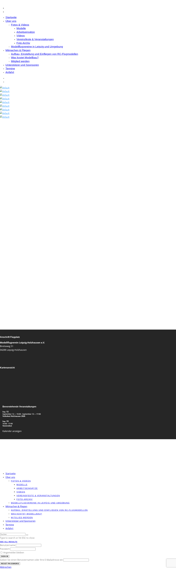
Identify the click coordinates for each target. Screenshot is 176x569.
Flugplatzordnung (12, 449)
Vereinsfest (7, 426)
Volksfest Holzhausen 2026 (13, 416)
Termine (10, 524)
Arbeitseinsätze (25, 32)
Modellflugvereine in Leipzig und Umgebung (37, 46)
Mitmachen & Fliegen (18, 50)
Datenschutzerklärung (14, 453)
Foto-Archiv (23, 43)
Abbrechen (5, 567)
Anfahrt (10, 72)
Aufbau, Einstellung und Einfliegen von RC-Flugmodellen (44, 54)
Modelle (21, 28)
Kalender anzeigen (12, 431)
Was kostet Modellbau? (25, 57)
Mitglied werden (11, 448)
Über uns (11, 21)
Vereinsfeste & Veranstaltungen (35, 39)
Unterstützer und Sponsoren (22, 65)
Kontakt (8, 446)
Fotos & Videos (20, 24)
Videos (20, 35)
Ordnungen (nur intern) (14, 451)
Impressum (10, 454)
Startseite (11, 473)
